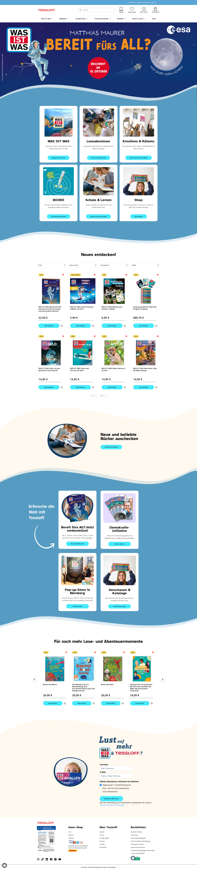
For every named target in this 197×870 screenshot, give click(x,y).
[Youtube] (59, 859)
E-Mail (102, 772)
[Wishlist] (132, 9)
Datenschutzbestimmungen (112, 805)
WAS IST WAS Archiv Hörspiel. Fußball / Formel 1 (81, 308)
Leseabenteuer (80, 19)
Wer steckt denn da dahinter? (138, 685)
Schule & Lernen (137, 19)
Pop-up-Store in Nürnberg (77, 591)
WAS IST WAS (45, 19)
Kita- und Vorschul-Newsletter (116, 788)
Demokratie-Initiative (119, 529)
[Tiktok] (42, 859)
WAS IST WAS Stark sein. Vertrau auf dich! (79, 369)
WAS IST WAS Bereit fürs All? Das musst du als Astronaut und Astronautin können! (49, 309)
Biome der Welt (78, 684)
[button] (61, 326)
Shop (154, 19)
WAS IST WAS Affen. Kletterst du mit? (113, 369)
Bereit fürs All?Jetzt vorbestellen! (77, 529)
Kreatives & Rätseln (102, 19)
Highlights (63, 19)
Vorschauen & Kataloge (119, 591)
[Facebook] (51, 859)
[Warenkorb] (155, 9)
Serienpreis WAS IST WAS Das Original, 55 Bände (144, 308)
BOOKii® (120, 19)
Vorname (104, 764)
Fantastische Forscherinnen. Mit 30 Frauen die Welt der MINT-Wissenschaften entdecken (112, 687)
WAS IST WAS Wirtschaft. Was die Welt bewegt (145, 369)
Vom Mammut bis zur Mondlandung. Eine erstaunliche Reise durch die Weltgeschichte (54, 687)
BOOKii (58, 200)
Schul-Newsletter (110, 791)
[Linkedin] (47, 859)
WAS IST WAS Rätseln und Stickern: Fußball (112, 308)
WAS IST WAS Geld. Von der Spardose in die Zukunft (49, 369)
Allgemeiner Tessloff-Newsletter (117, 785)
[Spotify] (55, 859)
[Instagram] (38, 859)
